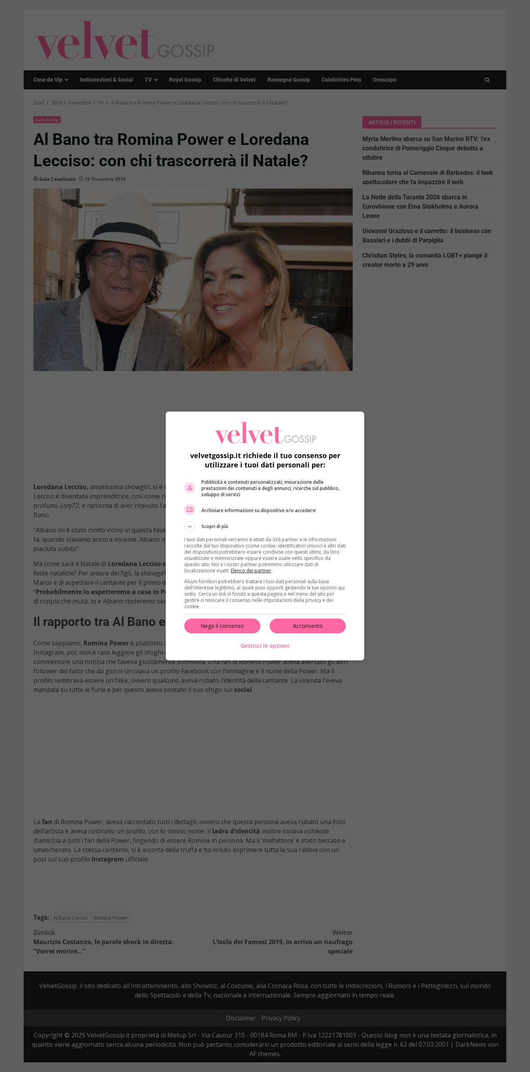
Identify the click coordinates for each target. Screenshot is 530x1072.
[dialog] (265, 536)
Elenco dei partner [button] (251, 570)
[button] (265, 526)
